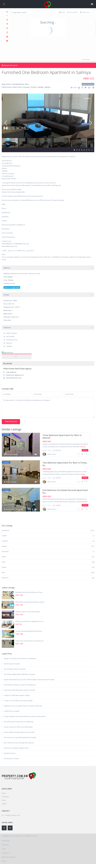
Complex (5, 541)
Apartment (6, 84)
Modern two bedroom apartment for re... (30, 621)
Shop (4, 562)
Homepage (5, 841)
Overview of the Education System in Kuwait (19, 690)
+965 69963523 (11, 372)
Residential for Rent (21, 84)
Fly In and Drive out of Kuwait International (19, 743)
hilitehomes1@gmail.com (15, 375)
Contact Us (5, 853)
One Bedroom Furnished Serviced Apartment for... (65, 491)
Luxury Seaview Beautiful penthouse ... (29, 631)
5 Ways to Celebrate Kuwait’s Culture (17, 695)
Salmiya (47, 87)
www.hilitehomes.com (14, 378)
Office (4, 557)
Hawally (40, 87)
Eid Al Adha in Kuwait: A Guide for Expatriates (20, 685)
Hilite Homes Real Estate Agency (16, 355)
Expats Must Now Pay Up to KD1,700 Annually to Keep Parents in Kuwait (29, 679)
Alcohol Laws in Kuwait (12, 664)
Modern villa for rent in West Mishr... (28, 612)
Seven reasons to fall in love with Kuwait (18, 727)
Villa (3, 572)
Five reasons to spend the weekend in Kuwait (20, 737)
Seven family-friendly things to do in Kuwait (19, 732)
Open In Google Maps (12, 287)
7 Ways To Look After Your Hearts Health (18, 701)
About (4, 849)
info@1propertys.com (12, 815)
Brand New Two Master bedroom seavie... (30, 602)
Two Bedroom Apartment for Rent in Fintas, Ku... (64, 464)
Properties (5, 797)
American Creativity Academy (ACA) (16, 748)
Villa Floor (5, 578)
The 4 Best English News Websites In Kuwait (19, 674)
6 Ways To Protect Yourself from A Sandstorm (20, 658)
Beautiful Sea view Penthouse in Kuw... (29, 592)
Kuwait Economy (9, 753)
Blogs (4, 800)
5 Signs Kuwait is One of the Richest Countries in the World (24, 716)
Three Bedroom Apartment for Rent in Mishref (61, 436)
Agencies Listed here (8, 857)
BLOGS (4, 861)
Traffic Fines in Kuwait (11, 711)
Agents (4, 804)
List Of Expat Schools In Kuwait (14, 669)
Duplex (4, 546)
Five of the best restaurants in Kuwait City (18, 722)
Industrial (5, 551)
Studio (4, 567)
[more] (83, 447)
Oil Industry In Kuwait (11, 758)
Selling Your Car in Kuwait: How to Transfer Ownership (23, 706)
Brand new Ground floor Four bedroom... (30, 641)
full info (85, 450)
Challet (4, 536)
